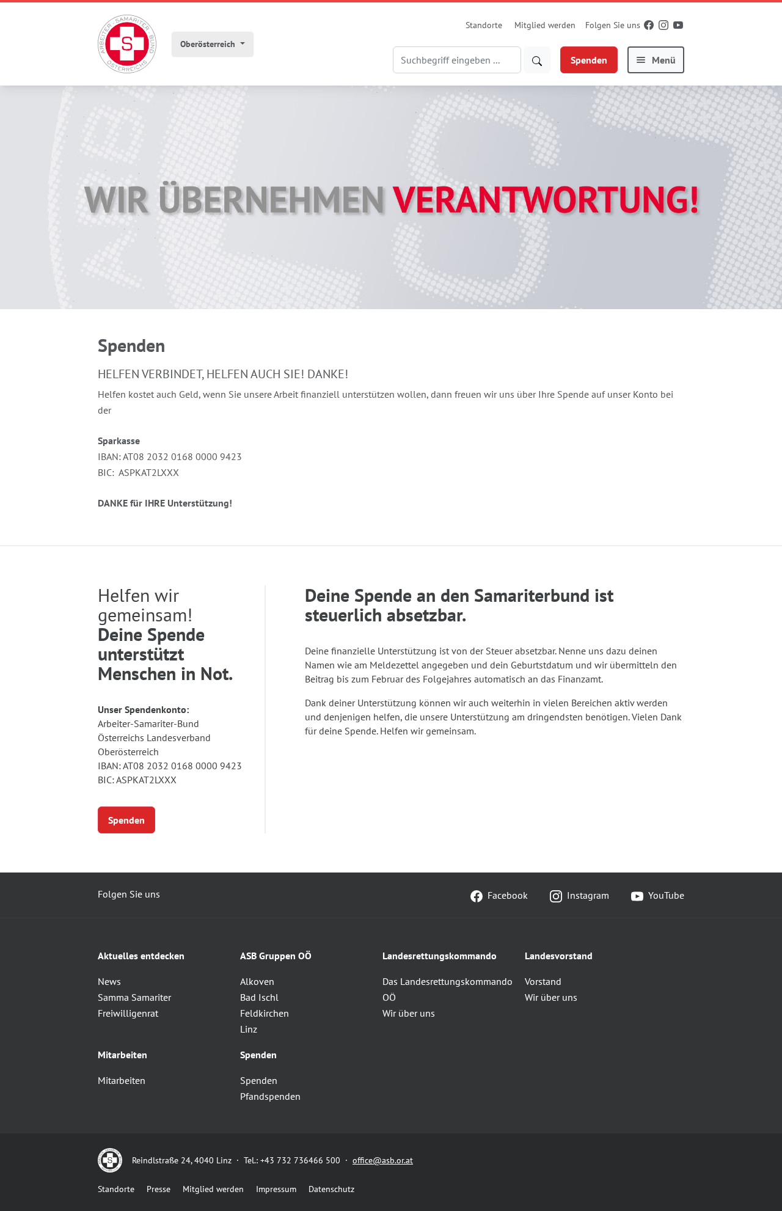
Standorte (484, 25)
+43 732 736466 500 (300, 1160)
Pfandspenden (270, 1096)
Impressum (276, 1189)
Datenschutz (331, 1189)
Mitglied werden (545, 25)
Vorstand (543, 981)
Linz (248, 1029)
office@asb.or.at (383, 1160)
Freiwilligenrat (128, 1013)
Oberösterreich (209, 43)
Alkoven (257, 981)
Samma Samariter (134, 997)
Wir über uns (408, 1013)
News (109, 981)
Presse (158, 1189)
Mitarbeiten (121, 1080)
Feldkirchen (264, 1013)
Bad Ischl (259, 997)
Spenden (589, 60)
